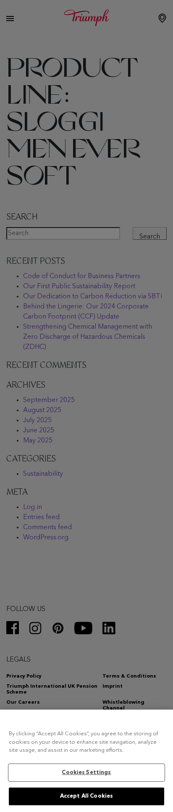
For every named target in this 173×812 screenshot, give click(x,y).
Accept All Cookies (86, 796)
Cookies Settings (86, 772)
